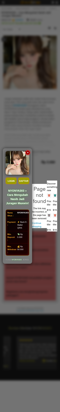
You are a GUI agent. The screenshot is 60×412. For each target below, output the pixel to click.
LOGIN (11, 181)
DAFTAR (23, 181)
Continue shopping (36, 224)
